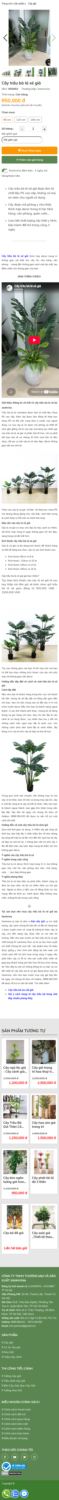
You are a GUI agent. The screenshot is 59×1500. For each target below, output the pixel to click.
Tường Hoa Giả (12, 1390)
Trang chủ (7, 3)
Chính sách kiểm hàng (16, 1428)
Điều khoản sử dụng (15, 1438)
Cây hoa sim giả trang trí (44, 1125)
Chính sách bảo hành (16, 1433)
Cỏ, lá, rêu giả (11, 1347)
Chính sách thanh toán (17, 1409)
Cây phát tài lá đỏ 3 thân (43, 1180)
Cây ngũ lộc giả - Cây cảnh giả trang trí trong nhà (14, 1069)
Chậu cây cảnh (12, 1356)
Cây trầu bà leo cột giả (20, 990)
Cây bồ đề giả (13, 1233)
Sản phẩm (19, 3)
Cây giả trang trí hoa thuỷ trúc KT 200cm (43, 1069)
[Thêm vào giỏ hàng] (15, 1052)
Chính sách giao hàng (16, 1419)
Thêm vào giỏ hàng (30, 159)
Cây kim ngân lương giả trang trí (14, 1180)
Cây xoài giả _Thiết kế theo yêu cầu (42, 1235)
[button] (5, 37)
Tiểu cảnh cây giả (14, 1380)
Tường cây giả (12, 1376)
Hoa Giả (8, 1352)
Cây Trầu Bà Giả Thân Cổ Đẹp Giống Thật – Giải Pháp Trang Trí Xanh (15, 1125)
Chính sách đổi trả (14, 1414)
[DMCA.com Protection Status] (29, 1473)
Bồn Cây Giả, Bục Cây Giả (19, 1385)
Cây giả (32, 3)
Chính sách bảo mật (15, 1423)
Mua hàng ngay (31, 150)
